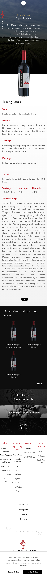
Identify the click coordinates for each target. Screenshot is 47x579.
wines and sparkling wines (17, 446)
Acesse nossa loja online (8, 390)
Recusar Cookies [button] (13, 572)
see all (40, 383)
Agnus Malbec (23, 18)
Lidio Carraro (3, 25)
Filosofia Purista (5, 406)
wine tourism (41, 445)
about (6, 443)
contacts (29, 443)
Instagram (23, 509)
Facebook (23, 504)
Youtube (23, 514)
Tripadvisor (23, 519)
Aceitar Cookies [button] (33, 572)
